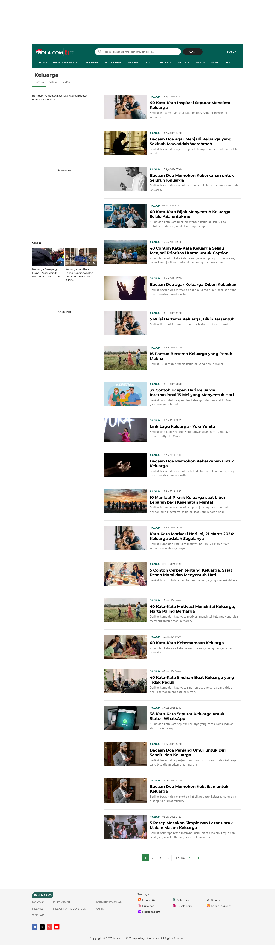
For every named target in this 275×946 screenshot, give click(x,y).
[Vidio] (49, 927)
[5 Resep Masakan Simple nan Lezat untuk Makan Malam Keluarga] (125, 826)
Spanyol (165, 62)
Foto (229, 62)
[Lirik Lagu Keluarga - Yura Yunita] (125, 430)
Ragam (200, 62)
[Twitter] (42, 927)
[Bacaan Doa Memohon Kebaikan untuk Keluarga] (125, 790)
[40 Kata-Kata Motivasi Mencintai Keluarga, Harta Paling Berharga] (125, 610)
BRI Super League (65, 62)
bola (55, 52)
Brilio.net (148, 905)
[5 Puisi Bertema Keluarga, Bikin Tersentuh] (125, 323)
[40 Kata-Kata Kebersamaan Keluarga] (125, 646)
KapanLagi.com (221, 905)
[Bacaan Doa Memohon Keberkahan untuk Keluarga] (125, 465)
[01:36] (81, 257)
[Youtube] (57, 927)
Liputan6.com (151, 900)
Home (43, 62)
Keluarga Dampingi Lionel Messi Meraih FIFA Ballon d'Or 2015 (46, 273)
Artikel (53, 81)
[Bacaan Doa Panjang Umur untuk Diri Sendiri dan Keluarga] (125, 754)
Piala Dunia (113, 62)
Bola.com (183, 900)
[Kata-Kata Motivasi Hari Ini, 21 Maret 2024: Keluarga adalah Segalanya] (125, 537)
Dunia (149, 62)
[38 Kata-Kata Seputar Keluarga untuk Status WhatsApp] (125, 717)
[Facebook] (34, 927)
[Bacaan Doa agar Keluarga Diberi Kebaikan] (125, 288)
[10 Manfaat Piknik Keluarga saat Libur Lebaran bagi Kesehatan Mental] (125, 501)
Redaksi (38, 908)
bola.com (119, 938)
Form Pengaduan (108, 902)
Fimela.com (184, 905)
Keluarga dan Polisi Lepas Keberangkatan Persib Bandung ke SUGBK (79, 275)
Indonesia (91, 62)
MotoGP (183, 62)
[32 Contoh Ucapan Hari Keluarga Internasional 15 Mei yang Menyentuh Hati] (125, 394)
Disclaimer (61, 902)
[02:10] (48, 257)
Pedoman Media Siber (69, 908)
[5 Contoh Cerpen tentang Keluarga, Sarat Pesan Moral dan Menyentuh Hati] (125, 574)
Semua (39, 81)
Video (215, 62)
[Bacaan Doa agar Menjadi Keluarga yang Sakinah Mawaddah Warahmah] (125, 143)
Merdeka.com (151, 911)
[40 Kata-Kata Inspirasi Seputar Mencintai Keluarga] (125, 106)
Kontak (38, 902)
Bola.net (216, 900)
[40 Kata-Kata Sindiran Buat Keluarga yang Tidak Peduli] (125, 681)
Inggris (133, 62)
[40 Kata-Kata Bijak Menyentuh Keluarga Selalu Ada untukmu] (125, 215)
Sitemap (38, 915)
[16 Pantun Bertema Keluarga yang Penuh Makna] (125, 357)
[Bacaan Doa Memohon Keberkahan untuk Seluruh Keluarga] (125, 179)
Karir (99, 908)
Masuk (231, 51)
